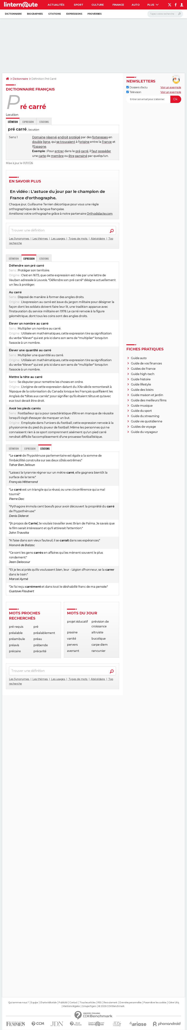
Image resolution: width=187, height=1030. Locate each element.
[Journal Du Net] (57, 1024)
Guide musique (142, 405)
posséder (104, 151)
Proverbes (94, 13)
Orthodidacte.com (100, 213)
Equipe (34, 1002)
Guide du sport (141, 411)
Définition (13, 258)
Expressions (74, 13)
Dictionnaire (13, 13)
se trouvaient (65, 142)
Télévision (135, 92)
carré (84, 151)
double (37, 142)
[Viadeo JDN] (116, 1024)
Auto (136, 4)
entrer (59, 151)
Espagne (39, 146)
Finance (118, 4)
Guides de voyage (143, 426)
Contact (73, 1002)
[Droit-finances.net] (75, 1024)
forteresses (100, 137)
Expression (27, 122)
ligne (46, 142)
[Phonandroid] (166, 1024)
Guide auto (139, 358)
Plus (151, 4)
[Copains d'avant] (96, 1024)
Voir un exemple (171, 87)
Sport (78, 4)
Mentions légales (71, 1006)
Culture (97, 4)
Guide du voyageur (144, 432)
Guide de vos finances (146, 363)
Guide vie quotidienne (146, 421)
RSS (100, 1002)
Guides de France (143, 368)
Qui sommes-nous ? (18, 1002)
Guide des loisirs (142, 389)
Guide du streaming (145, 416)
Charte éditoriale (48, 1002)
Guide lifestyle (141, 384)
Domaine (38, 137)
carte (42, 156)
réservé (51, 137)
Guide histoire (141, 379)
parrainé (81, 156)
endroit (63, 137)
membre (57, 156)
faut (94, 151)
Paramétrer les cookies (155, 1002)
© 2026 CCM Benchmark (111, 1006)
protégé (74, 137)
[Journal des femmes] (15, 1024)
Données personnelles (130, 1002)
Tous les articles (87, 1002)
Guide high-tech (142, 374)
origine (84, 142)
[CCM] (38, 1024)
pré (77, 151)
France (107, 142)
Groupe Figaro (89, 1006)
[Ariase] (138, 1024)
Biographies (35, 13)
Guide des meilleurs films (149, 400)
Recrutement (110, 1002)
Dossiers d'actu (138, 87)
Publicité (63, 1002)
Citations (54, 13)
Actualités (56, 4)
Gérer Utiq (173, 1002)
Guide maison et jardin (147, 395)
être (71, 156)
